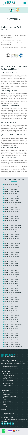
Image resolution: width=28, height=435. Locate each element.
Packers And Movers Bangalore (11, 198)
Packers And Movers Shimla (11, 326)
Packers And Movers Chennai (11, 211)
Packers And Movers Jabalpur (11, 247)
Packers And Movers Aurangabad (12, 196)
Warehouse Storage (8, 383)
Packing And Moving (8, 373)
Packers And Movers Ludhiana (11, 274)
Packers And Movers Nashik (11, 290)
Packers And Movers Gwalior (11, 241)
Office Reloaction (7, 378)
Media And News (7, 401)
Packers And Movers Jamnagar (11, 256)
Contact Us (6, 399)
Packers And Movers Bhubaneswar (12, 202)
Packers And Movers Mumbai (11, 283)
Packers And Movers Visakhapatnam (13, 346)
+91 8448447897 (9, 368)
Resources (5, 397)
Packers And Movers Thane (11, 333)
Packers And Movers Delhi (10, 220)
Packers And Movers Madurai (11, 277)
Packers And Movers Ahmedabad (12, 187)
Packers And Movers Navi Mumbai (12, 292)
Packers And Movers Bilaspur (11, 207)
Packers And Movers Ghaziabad (12, 232)
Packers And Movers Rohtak (11, 321)
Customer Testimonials (8, 413)
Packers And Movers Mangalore (12, 279)
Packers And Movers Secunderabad (13, 324)
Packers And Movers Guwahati (11, 238)
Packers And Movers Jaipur (10, 250)
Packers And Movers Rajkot (11, 317)
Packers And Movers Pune (10, 310)
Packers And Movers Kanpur (11, 263)
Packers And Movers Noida (10, 297)
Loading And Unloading (8, 375)
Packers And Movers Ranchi (11, 319)
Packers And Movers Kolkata (11, 268)
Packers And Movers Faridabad (11, 223)
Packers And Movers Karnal (11, 265)
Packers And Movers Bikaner (11, 205)
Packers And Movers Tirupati (11, 335)
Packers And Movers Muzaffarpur (12, 286)
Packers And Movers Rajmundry (12, 315)
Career (4, 402)
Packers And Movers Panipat (11, 301)
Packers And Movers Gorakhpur (12, 234)
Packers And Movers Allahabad (11, 191)
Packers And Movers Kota (10, 270)
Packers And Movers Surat (10, 330)
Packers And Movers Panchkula (11, 299)
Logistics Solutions (7, 385)
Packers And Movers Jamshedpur (12, 259)
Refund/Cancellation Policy (9, 396)
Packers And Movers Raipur (11, 312)
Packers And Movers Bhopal (11, 200)
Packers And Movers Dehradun (11, 218)
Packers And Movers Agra (10, 184)
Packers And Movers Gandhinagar (12, 227)
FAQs (4, 404)
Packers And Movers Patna (10, 308)
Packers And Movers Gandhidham (12, 225)
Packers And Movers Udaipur (11, 337)
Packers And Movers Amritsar (11, 193)
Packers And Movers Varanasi (11, 342)
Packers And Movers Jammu (11, 254)
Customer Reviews (7, 412)
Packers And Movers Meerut (11, 281)
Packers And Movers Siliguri (11, 328)
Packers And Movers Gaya (10, 229)
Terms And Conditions (8, 392)
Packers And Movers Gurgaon (11, 236)
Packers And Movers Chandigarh (12, 209)
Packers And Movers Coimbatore (12, 214)
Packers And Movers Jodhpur (11, 261)
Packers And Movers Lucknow (11, 272)
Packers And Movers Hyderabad (12, 243)
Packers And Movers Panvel (11, 303)
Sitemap (5, 406)
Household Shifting (7, 377)
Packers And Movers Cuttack (11, 216)
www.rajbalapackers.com (20, 433)
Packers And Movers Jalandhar (11, 252)
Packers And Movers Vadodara (11, 339)
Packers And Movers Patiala (11, 306)
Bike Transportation (8, 380)
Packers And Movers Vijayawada (12, 344)
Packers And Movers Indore (11, 245)
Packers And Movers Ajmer (10, 189)
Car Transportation (7, 382)
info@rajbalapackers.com (10, 366)
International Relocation (9, 387)
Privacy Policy (6, 394)
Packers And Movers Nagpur (11, 288)
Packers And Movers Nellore (11, 294)
